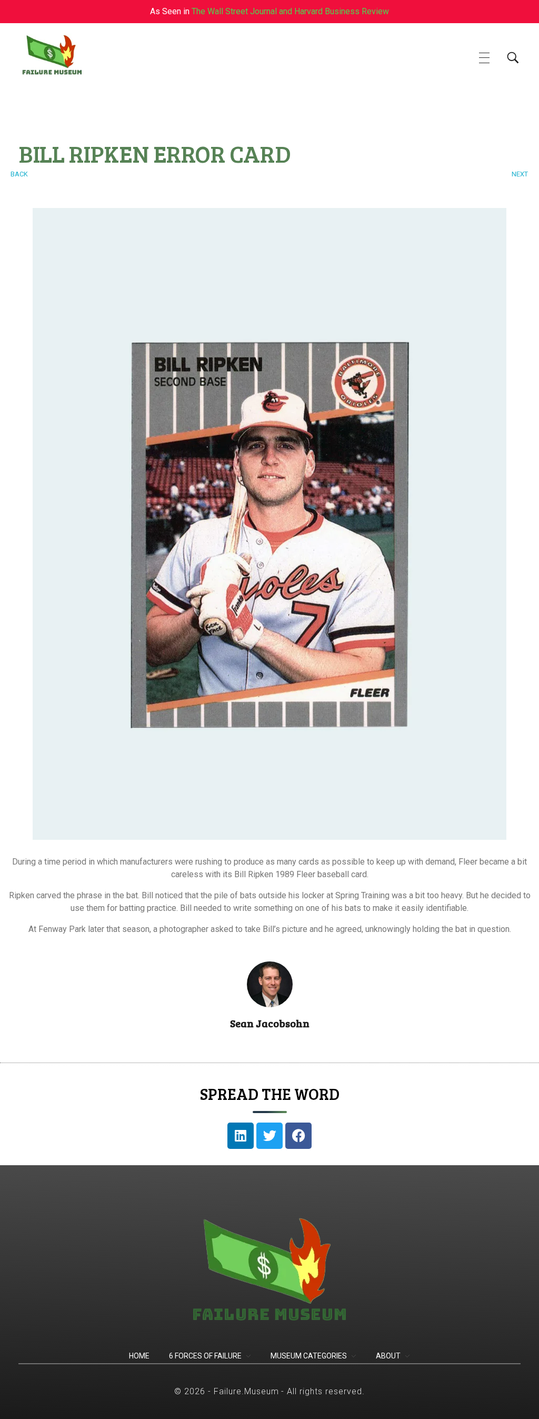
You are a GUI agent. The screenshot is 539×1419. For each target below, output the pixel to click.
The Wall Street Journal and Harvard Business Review (290, 11)
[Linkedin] (240, 1136)
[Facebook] (298, 1136)
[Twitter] (269, 1136)
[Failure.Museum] (66, 56)
